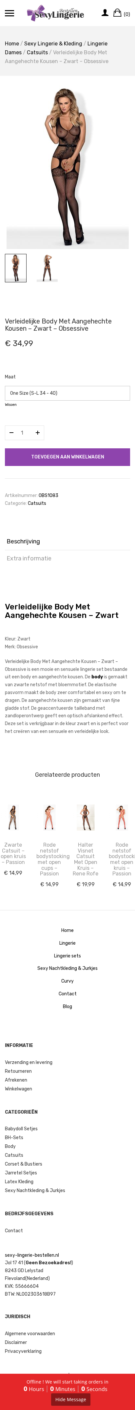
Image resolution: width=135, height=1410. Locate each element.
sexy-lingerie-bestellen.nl (32, 1255)
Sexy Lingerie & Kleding (53, 44)
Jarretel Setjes (21, 1173)
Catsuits (37, 52)
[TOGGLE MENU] (9, 13)
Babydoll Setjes (21, 1129)
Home (12, 44)
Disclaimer (16, 1342)
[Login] (105, 13)
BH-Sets (14, 1137)
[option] (67, 167)
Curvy (67, 981)
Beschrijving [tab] (23, 541)
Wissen (11, 404)
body (97, 677)
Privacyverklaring (23, 1351)
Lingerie (67, 943)
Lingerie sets (67, 956)
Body (10, 1146)
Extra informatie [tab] (29, 558)
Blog (67, 1006)
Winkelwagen (18, 1089)
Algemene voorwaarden (30, 1333)
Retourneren (18, 1071)
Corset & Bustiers (23, 1164)
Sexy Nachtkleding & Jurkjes (67, 968)
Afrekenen (16, 1080)
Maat (10, 377)
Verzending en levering (28, 1062)
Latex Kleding (19, 1182)
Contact (68, 994)
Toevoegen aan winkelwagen (67, 457)
